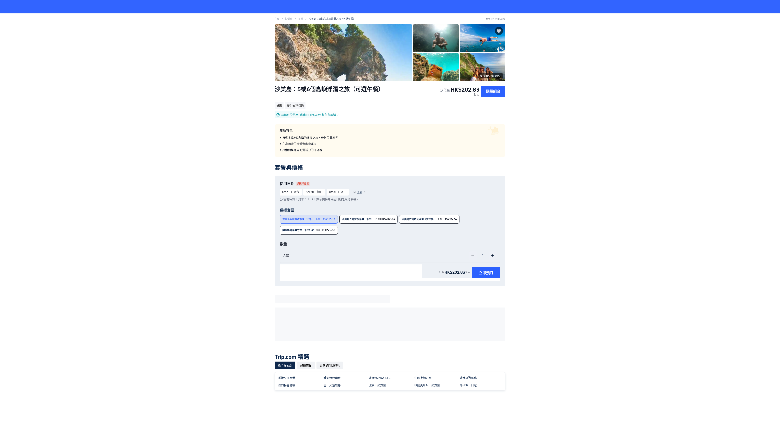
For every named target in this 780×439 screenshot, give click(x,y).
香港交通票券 (286, 377)
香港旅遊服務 (468, 377)
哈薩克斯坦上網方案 (427, 385)
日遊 (300, 18)
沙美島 (288, 18)
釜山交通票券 (332, 385)
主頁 (277, 18)
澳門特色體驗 (286, 385)
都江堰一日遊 (468, 385)
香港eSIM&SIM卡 (380, 377)
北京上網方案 (377, 385)
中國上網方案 (422, 377)
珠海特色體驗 (332, 377)
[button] (564, 6)
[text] (390, 144)
